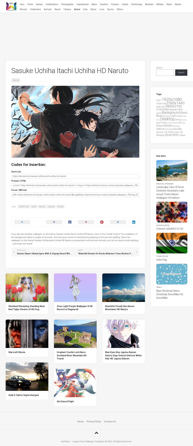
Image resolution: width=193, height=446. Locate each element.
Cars (22, 4)
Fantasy (67, 9)
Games (39, 4)
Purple (170, 129)
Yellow (182, 135)
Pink (166, 129)
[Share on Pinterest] (91, 222)
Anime (77, 9)
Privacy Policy (94, 421)
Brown (168, 116)
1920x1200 (161, 103)
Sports (110, 9)
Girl (179, 122)
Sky (180, 129)
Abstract (149, 4)
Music (93, 9)
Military (160, 4)
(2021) (158, 100)
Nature (178, 4)
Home (80, 421)
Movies (23, 9)
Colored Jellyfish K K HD (169, 228)
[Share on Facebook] (59, 222)
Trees (171, 132)
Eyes (158, 123)
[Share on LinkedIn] (123, 222)
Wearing (160, 135)
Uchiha (60, 206)
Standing (159, 132)
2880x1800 (160, 107)
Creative (104, 4)
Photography (67, 4)
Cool (184, 116)
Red (176, 129)
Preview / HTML (18, 181)
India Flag (161, 259)
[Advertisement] (96, 33)
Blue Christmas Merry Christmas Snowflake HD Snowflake (169, 294)
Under (176, 132)
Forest (170, 123)
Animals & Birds (162, 225)
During (183, 120)
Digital (125, 4)
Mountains (176, 126)
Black (169, 4)
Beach (58, 9)
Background (171, 112)
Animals (48, 9)
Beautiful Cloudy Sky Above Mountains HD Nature (119, 308)
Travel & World (162, 256)
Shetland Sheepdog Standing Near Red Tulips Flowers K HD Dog (26, 308)
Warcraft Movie (16, 352)
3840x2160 (173, 106)
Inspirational (82, 4)
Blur (164, 116)
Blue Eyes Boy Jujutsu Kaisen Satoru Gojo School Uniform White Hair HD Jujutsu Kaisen (123, 355)
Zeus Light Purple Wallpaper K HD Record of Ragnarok (75, 308)
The (165, 132)
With (176, 135)
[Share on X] (27, 222)
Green (159, 125)
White (168, 135)
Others (120, 9)
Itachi (34, 206)
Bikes (94, 4)
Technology (136, 4)
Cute (85, 9)
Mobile (168, 125)
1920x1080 (172, 99)
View (181, 132)
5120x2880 (162, 109)
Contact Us (110, 421)
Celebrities (35, 9)
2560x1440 (24, 206)
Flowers (115, 4)
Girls (183, 123)
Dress (178, 119)
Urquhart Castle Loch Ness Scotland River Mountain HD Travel (71, 355)
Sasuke (51, 206)
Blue (159, 115)
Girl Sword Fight (65, 401)
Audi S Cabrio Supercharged (23, 395)
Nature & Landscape (164, 184)
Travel (30, 4)
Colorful (180, 116)
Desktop (167, 119)
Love (101, 9)
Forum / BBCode (19, 190)
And (180, 109)
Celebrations (52, 4)
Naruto (42, 206)
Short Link (16, 172)
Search (159, 68)
